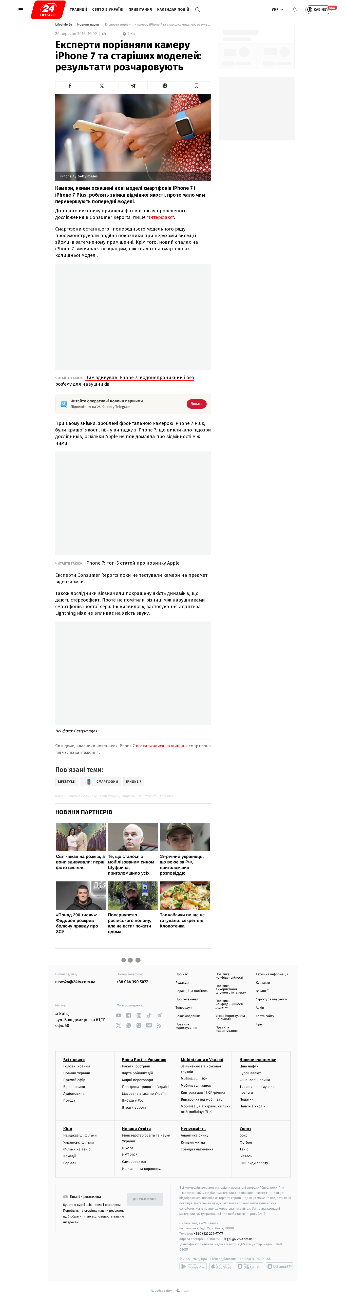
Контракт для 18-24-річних (203, 1092)
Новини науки (88, 24)
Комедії (69, 1156)
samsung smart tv (279, 1266)
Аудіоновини (74, 1093)
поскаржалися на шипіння (162, 746)
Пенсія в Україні (253, 1106)
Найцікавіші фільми (80, 1135)
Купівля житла (193, 1142)
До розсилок (145, 1199)
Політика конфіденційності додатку (229, 1004)
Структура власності (271, 999)
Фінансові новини (255, 1080)
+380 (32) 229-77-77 (208, 1233)
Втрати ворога (134, 1107)
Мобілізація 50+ (194, 1079)
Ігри (259, 1024)
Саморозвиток (134, 1162)
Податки (247, 1099)
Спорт (245, 1128)
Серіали (69, 1163)
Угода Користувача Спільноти (230, 1017)
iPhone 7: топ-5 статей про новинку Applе (132, 563)
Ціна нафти (249, 1066)
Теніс (244, 1149)
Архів (260, 1007)
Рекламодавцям (188, 1016)
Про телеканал (187, 999)
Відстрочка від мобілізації (202, 1099)
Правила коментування (227, 1029)
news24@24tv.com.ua (75, 982)
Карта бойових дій (137, 1073)
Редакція (182, 982)
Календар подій (173, 9)
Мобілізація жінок (196, 1085)
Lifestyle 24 (64, 24)
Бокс (243, 1135)
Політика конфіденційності (229, 976)
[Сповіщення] (294, 9)
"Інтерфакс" (160, 217)
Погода (69, 1100)
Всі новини (74, 1059)
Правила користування (186, 1026)
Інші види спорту (254, 1163)
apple (221, 1266)
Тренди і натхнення (197, 1149)
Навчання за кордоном (141, 1169)
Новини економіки (258, 1059)
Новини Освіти (136, 1128)
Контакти (263, 982)
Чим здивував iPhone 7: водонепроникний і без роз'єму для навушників (124, 381)
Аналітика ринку (194, 1135)
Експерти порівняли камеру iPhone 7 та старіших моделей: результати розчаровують (157, 24)
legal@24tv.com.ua (238, 1239)
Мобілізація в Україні (202, 1059)
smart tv (249, 1266)
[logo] (48, 9)
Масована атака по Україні (144, 1093)
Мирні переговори (137, 1080)
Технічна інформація (272, 974)
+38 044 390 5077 (132, 982)
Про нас (182, 974)
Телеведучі (184, 1007)
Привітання (140, 9)
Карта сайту (265, 1016)
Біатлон (246, 1156)
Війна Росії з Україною (144, 1059)
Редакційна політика (192, 991)
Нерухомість (193, 1128)
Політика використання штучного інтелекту (231, 989)
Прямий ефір (74, 1080)
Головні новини (76, 1066)
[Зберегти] (196, 86)
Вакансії (262, 991)
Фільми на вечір (76, 1149)
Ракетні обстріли (136, 1066)
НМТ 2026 (130, 1155)
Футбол (246, 1142)
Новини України (76, 1073)
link (118, 1015)
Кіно (67, 1128)
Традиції (78, 9)
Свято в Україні (108, 9)
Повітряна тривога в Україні (145, 1087)
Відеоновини (74, 1087)
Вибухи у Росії (133, 1100)
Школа (127, 1148)
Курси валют (250, 1073)
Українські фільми (78, 1142)
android (193, 1266)
